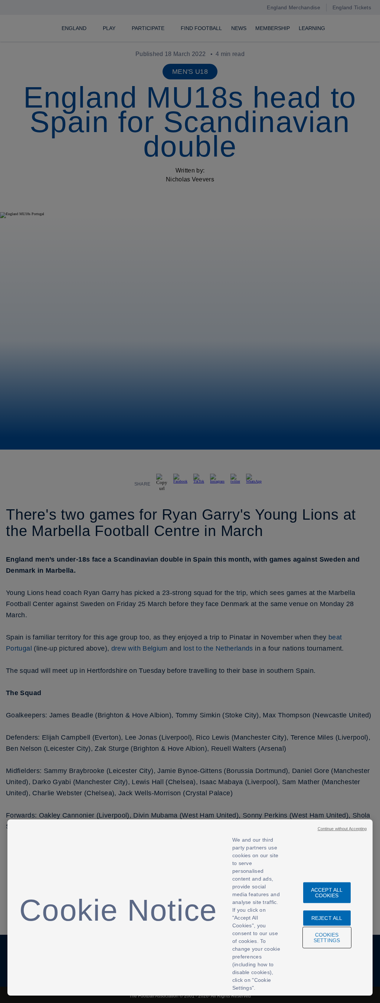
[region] (189, 907)
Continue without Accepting (342, 828)
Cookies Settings (327, 937)
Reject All (326, 918)
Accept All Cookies (327, 892)
